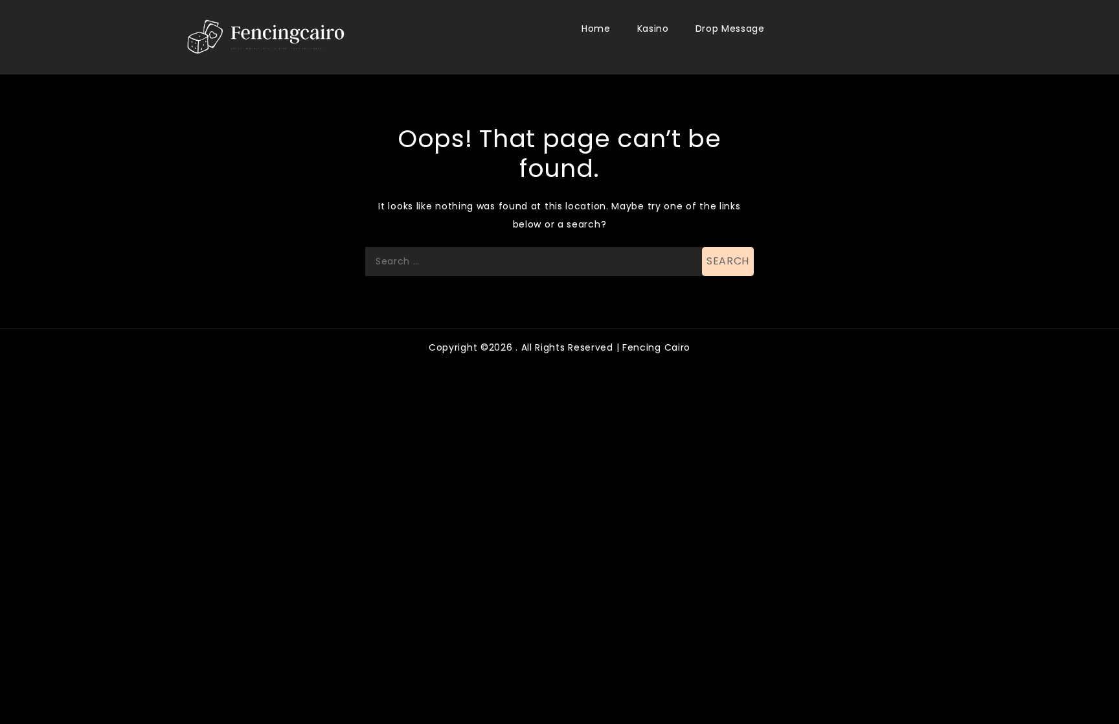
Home (596, 28)
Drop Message (730, 28)
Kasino (653, 28)
